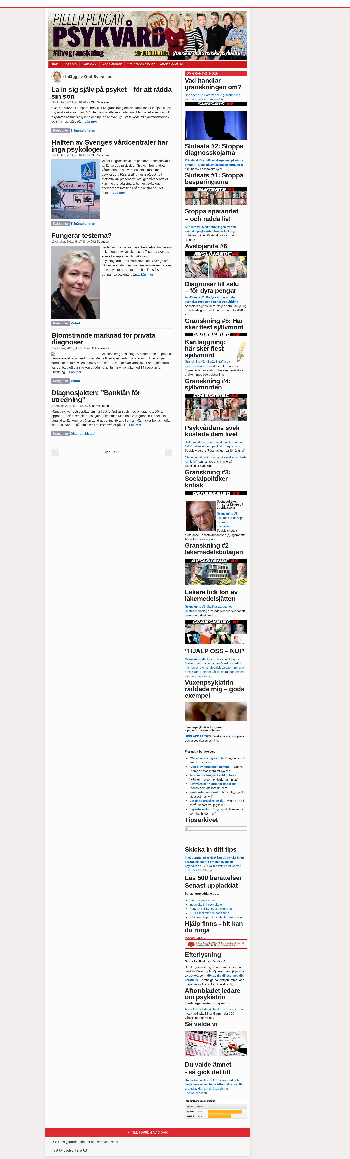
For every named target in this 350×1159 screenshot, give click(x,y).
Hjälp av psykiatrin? (202, 900)
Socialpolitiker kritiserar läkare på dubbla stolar (230, 504)
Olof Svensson (100, 102)
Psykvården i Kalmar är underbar (212, 783)
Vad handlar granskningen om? (213, 84)
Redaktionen (112, 64)
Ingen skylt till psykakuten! (206, 904)
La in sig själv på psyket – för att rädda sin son (111, 93)
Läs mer (91, 121)
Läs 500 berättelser (213, 877)
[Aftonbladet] (63, 4)
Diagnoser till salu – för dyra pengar (212, 287)
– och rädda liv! (208, 218)
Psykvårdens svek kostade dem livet (212, 431)
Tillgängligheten (82, 130)
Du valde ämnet (208, 1064)
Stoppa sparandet (211, 211)
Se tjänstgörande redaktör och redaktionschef (85, 1142)
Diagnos (76, 433)
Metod (75, 323)
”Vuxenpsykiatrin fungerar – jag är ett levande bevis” (203, 728)
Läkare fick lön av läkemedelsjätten (211, 595)
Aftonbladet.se (171, 64)
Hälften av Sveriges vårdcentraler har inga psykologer (109, 145)
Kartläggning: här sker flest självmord (205, 348)
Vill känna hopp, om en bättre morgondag (216, 917)
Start (54, 64)
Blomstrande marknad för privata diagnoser (103, 338)
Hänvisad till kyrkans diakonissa (210, 908)
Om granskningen (141, 64)
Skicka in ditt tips (210, 849)
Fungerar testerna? (81, 235)
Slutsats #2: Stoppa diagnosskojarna (214, 149)
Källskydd (89, 64)
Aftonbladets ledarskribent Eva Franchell (212, 1009)
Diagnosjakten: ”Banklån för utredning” (95, 396)
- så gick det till (207, 1072)
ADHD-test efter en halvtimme (209, 913)
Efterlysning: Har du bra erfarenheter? (205, 961)
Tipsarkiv (70, 64)
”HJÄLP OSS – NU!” (214, 651)
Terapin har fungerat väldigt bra (211, 775)
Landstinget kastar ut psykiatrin (207, 1003)
